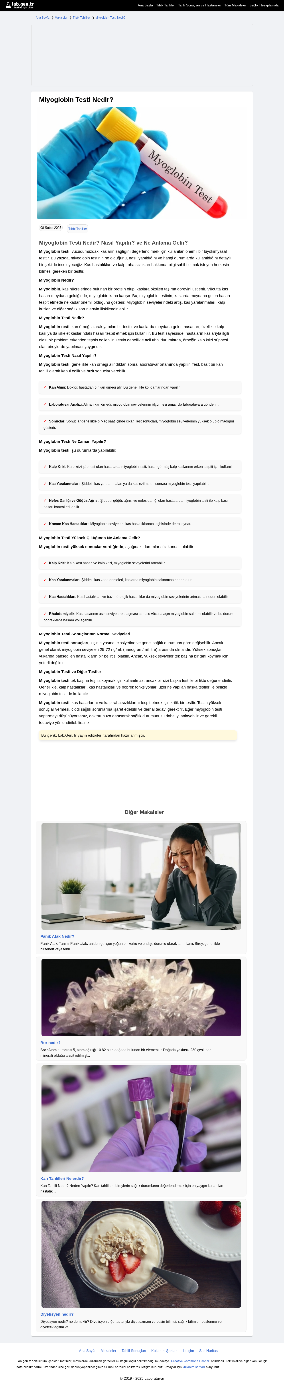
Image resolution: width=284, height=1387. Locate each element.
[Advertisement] (142, 55)
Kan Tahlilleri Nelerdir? (62, 1178)
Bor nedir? (50, 1043)
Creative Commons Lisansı (190, 1361)
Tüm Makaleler (235, 5)
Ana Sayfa (145, 5)
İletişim (188, 1351)
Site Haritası (209, 1351)
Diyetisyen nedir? (57, 1314)
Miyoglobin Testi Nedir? (110, 17)
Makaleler (61, 17)
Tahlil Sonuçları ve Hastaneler (199, 5)
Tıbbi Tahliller (165, 5)
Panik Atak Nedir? (57, 936)
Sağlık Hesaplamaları (264, 5)
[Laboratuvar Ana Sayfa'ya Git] (25, 5)
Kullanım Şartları (164, 1351)
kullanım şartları (194, 1367)
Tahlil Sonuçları (134, 1351)
